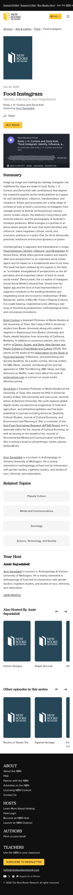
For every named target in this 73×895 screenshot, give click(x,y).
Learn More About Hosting (19, 808)
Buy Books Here (46, 5)
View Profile (12, 595)
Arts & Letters (23, 29)
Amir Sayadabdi (25, 108)
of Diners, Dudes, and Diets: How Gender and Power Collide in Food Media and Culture (34, 347)
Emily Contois (11, 320)
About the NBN (12, 771)
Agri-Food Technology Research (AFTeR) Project (31, 425)
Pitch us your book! (14, 836)
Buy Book (13, 125)
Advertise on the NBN (16, 785)
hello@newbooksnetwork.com (21, 870)
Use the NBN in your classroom (21, 853)
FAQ (5, 776)
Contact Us (9, 795)
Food (37, 29)
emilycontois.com (13, 377)
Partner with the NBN (15, 781)
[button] (57, 612)
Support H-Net (28, 5)
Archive (8, 29)
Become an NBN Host (16, 818)
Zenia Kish (9, 389)
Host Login (9, 813)
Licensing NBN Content (17, 790)
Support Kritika (11, 5)
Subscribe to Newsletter (24, 862)
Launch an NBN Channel (17, 823)
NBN (68, 5)
